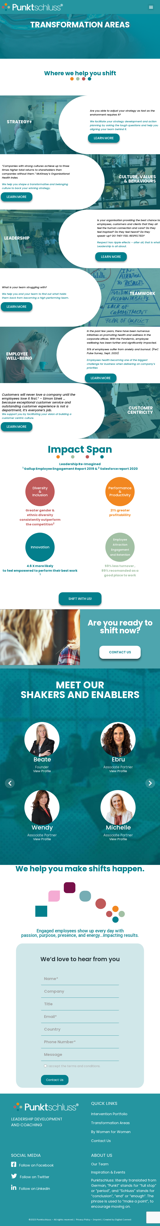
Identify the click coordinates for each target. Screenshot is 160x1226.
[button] (151, 7)
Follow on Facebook (36, 1165)
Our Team (99, 1164)
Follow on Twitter (34, 1176)
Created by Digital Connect (117, 1219)
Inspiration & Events (108, 1172)
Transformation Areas (110, 1122)
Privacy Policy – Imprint (88, 1219)
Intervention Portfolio (109, 1113)
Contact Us (101, 1140)
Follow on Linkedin (34, 1188)
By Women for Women (111, 1131)
